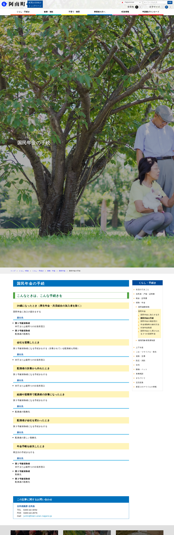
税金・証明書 (141, 298)
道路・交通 (140, 356)
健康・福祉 (48, 11)
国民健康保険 (144, 307)
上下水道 (139, 347)
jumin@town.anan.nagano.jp (37, 515)
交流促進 (139, 382)
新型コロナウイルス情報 (146, 386)
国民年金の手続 (147, 318)
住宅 (138, 364)
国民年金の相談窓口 (148, 321)
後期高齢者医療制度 (146, 340)
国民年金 (142, 311)
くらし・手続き (23, 11)
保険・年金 (140, 302)
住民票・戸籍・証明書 (145, 294)
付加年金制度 (146, 327)
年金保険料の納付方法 (149, 324)
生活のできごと (142, 289)
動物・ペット (141, 369)
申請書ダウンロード (150, 11)
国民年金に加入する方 (149, 314)
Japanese (129, 2)
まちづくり (140, 378)
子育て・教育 (74, 11)
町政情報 (125, 11)
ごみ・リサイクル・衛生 (146, 351)
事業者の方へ (99, 11)
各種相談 (139, 373)
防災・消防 (140, 360)
